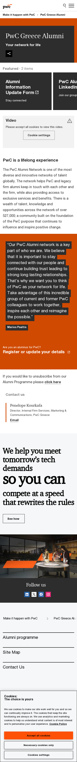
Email (14, 420)
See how (13, 518)
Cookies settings (39, 754)
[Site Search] (64, 6)
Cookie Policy (58, 723)
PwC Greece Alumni (52, 14)
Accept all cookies (38, 735)
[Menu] (71, 5)
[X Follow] (34, 595)
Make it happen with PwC (19, 14)
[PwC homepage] (7, 5)
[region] (38, 726)
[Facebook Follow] (41, 595)
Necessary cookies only (39, 745)
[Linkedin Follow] (27, 595)
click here (52, 382)
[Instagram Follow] (48, 595)
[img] (9, 53)
